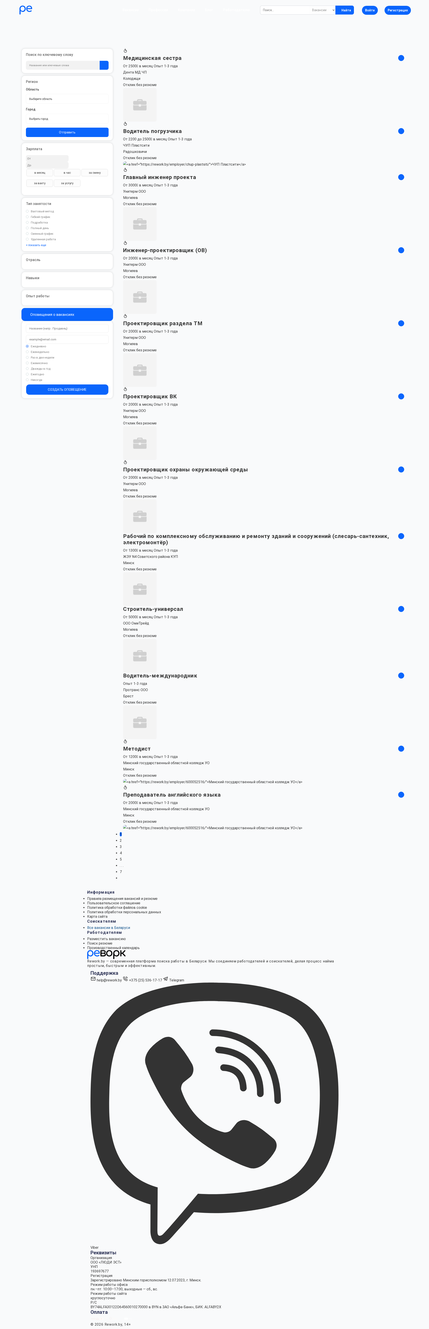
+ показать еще (36, 245)
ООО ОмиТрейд (136, 623)
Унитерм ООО (134, 191)
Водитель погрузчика (152, 131)
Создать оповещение (67, 390)
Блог (209, 10)
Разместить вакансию (106, 939)
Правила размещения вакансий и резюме (122, 899)
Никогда (36, 379)
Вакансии (130, 10)
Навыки (32, 278)
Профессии (158, 10)
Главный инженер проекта (159, 177)
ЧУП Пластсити (136, 145)
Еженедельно (40, 351)
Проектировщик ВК (150, 396)
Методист (137, 749)
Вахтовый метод (42, 211)
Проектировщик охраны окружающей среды (185, 469)
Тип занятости (38, 204)
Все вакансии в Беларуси (108, 928)
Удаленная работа (43, 239)
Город (31, 109)
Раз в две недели (42, 357)
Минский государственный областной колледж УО (166, 763)
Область (32, 89)
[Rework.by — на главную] (106, 954)
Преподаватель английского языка (172, 795)
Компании (186, 10)
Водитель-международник (160, 676)
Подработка (39, 222)
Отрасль (33, 260)
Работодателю (236, 10)
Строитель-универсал (153, 609)
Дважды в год (40, 368)
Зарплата (34, 149)
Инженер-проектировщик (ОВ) (165, 250)
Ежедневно (38, 346)
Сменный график (42, 233)
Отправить (67, 132)
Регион (32, 82)
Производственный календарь (113, 948)
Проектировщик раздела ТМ (163, 323)
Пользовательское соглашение (113, 903)
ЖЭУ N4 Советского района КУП (150, 557)
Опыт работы (37, 296)
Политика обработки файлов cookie (117, 907)
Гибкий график (40, 216)
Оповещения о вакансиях (51, 314)
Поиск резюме (99, 943)
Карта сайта (97, 916)
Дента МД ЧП (135, 72)
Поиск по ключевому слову (49, 55)
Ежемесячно (39, 363)
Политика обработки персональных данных (124, 912)
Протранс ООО (135, 690)
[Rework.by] (38, 10)
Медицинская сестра (152, 58)
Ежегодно (37, 374)
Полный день (40, 228)
